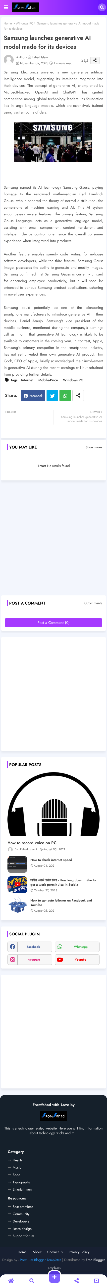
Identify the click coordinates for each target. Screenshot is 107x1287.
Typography (21, 1182)
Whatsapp (65, 395)
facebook (33, 947)
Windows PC (24, 23)
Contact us (55, 1252)
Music (17, 1167)
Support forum (23, 1235)
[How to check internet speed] (17, 864)
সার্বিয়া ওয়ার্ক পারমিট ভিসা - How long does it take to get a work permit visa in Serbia (63, 882)
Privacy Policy (79, 1252)
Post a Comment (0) (54, 622)
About (37, 1252)
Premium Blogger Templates (40, 1259)
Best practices (23, 1206)
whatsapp (81, 947)
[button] (102, 7)
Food (16, 1174)
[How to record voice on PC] (53, 804)
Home (8, 23)
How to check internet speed (51, 860)
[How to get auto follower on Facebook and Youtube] (17, 905)
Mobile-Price (48, 380)
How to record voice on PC (31, 843)
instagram (33, 959)
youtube (80, 959)
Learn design (22, 1228)
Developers (21, 1221)
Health (17, 1160)
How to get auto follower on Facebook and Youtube (61, 902)
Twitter (52, 395)
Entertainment (22, 1189)
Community (21, 1213)
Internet (27, 380)
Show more (94, 447)
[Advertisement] (53, 540)
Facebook (36, 395)
